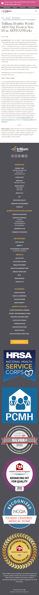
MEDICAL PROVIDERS (19, 265)
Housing (19, 219)
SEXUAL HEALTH (19, 186)
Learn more (17, 4)
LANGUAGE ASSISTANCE (19, 327)
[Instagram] (26, 156)
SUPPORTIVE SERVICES (19, 218)
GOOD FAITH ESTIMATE (19, 320)
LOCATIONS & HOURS (19, 261)
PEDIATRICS (19, 180)
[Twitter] (16, 156)
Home (2, 18)
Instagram (4, 122)
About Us (8, 18)
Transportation (19, 221)
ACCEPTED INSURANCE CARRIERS (19, 310)
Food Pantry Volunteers (19, 251)
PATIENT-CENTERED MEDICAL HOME (19, 313)
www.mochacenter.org (8, 120)
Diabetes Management (19, 170)
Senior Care (19, 172)
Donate (15, 7)
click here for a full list (16, 580)
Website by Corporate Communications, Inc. (19, 591)
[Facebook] (12, 156)
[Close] (37, 1)
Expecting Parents (19, 182)
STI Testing (19, 188)
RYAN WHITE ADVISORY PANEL (19, 317)
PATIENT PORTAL (19, 342)
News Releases (16, 18)
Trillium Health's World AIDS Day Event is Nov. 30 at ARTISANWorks (19, 19)
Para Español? (32, 7)
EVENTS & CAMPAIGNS (19, 296)
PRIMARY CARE (19, 168)
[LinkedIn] (19, 156)
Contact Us (22, 7)
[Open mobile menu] (36, 11)
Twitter (31, 120)
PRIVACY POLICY (19, 330)
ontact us (28, 580)
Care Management (19, 223)
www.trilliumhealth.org (24, 118)
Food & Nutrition (19, 225)
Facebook (26, 120)
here (2, 67)
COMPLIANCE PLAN (19, 323)
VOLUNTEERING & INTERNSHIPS (19, 249)
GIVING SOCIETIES (19, 292)
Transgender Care (19, 174)
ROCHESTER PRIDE (19, 299)
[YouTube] (22, 156)
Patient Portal (6, 7)
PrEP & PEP (19, 189)
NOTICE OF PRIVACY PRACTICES (19, 333)
